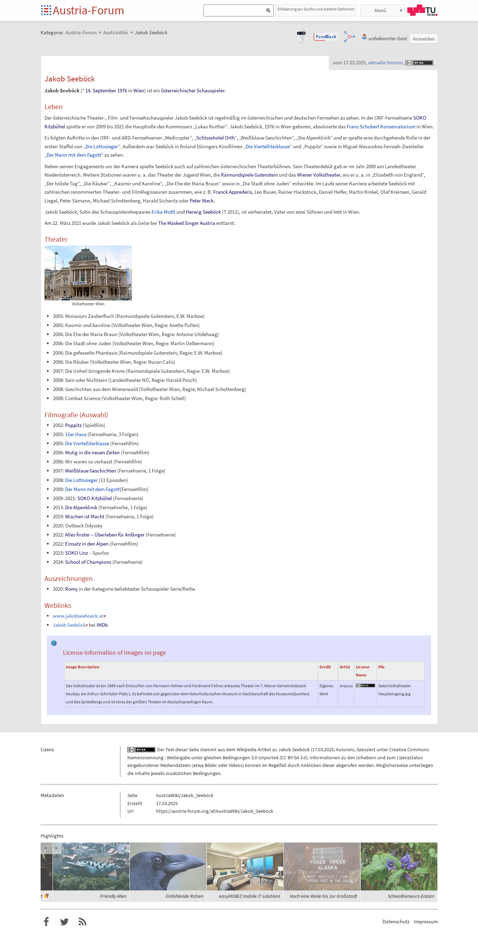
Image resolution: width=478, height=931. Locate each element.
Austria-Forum (88, 10)
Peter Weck (201, 200)
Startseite (47, 11)
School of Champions (88, 562)
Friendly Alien (113, 896)
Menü (380, 10)
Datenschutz (395, 921)
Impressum (426, 921)
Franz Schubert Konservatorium (381, 126)
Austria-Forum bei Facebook (46, 922)
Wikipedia (246, 749)
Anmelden (424, 38)
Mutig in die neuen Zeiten (92, 452)
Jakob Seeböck (69, 624)
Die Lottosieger (101, 146)
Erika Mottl (163, 211)
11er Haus (75, 434)
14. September (100, 90)
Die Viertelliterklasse (268, 146)
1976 (122, 90)
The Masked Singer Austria (186, 223)
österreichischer (178, 90)
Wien (138, 90)
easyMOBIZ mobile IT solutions (249, 896)
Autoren (344, 749)
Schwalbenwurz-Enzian (411, 896)
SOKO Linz (76, 552)
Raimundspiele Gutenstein (249, 174)
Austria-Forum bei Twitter (64, 922)
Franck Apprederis (232, 192)
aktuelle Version (385, 62)
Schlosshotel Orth (215, 137)
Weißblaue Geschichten (90, 470)
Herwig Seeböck (203, 211)
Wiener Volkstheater (318, 174)
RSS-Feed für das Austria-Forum (82, 922)
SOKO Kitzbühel (94, 498)
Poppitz (73, 425)
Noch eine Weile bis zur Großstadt (323, 896)
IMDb (102, 624)
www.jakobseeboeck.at (78, 615)
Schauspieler (210, 90)
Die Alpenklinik (81, 507)
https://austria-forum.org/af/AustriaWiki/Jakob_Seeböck (214, 811)
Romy (71, 588)
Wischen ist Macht (84, 516)
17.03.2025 (323, 749)
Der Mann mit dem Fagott (74, 154)
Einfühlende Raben (184, 896)
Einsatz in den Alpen (86, 543)
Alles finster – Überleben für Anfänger (105, 534)
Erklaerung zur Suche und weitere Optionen (315, 9)
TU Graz (422, 10)
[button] (326, 37)
